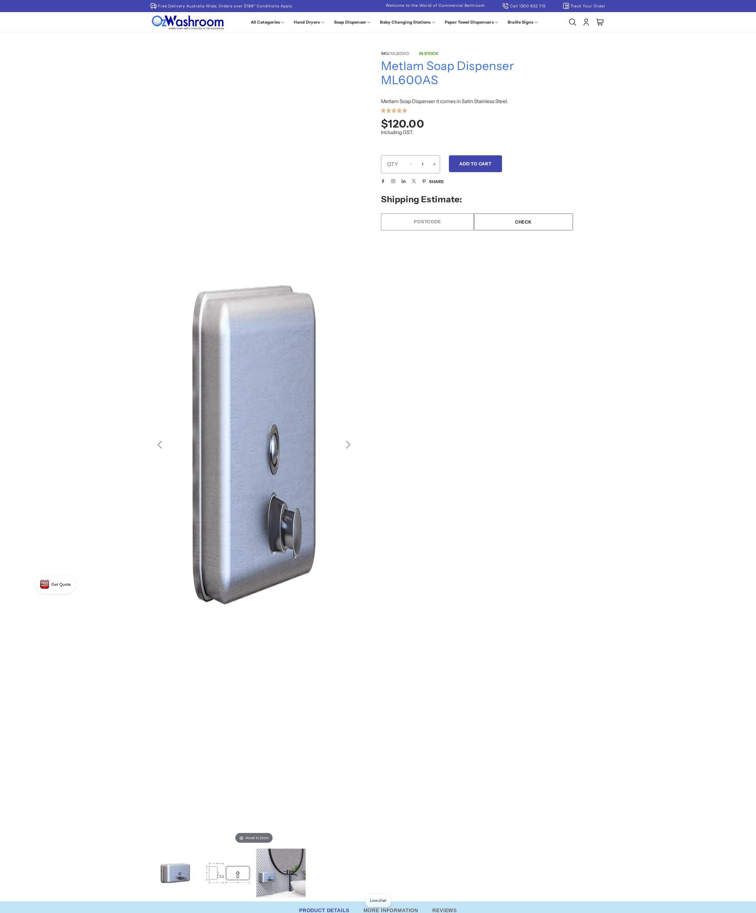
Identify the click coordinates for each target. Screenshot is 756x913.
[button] (269, 22)
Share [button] (436, 181)
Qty (392, 164)
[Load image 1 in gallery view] (175, 873)
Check (523, 221)
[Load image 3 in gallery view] (281, 873)
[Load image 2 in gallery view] (228, 873)
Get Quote (61, 584)
